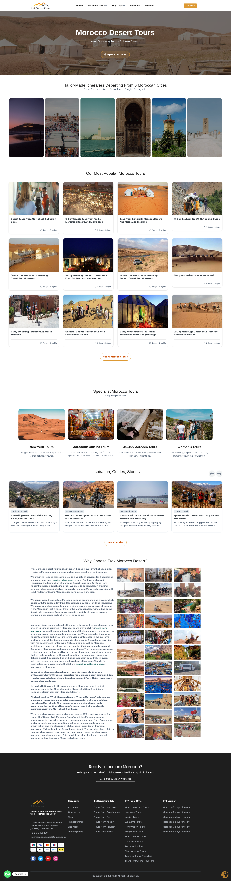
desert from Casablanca (89, 664)
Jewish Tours (132, 817)
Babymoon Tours (134, 831)
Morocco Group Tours (137, 807)
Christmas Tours (134, 841)
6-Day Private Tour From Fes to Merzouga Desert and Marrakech (84, 220)
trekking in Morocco (62, 580)
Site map (73, 826)
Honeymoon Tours (135, 826)
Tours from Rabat (103, 831)
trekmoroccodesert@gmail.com (48, 837)
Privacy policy (75, 831)
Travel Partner (75, 821)
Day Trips (117, 5)
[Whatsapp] (7, 874)
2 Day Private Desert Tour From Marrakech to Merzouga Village (138, 333)
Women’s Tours (189, 447)
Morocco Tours (96, 5)
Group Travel (181, 511)
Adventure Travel (74, 511)
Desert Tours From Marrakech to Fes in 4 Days (33, 220)
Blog (70, 817)
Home (79, 5)
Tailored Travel (19, 511)
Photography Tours (135, 851)
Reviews (149, 5)
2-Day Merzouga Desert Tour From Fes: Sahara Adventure (196, 333)
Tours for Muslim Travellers (139, 860)
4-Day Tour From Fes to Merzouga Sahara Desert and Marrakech (139, 277)
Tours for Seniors (134, 846)
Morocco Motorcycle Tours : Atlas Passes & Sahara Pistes (88, 517)
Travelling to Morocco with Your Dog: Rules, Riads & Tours (32, 517)
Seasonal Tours (128, 511)
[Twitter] (40, 858)
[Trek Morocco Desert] (40, 5)
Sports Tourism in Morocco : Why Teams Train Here (196, 517)
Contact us (74, 812)
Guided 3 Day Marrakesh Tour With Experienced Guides (85, 333)
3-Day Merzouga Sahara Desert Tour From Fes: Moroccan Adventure (86, 277)
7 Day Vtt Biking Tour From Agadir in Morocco (31, 333)
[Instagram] (55, 858)
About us (135, 5)
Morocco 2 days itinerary (176, 807)
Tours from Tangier (104, 826)
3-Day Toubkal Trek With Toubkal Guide (197, 219)
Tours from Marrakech (106, 807)
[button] (190, 5)
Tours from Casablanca (107, 812)
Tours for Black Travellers (138, 856)
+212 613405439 (39, 832)
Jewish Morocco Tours (140, 447)
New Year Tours (42, 447)
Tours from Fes (102, 817)
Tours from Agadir (104, 821)
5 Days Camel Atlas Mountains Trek (194, 275)
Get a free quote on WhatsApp (116, 779)
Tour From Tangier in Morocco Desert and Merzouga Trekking (141, 220)
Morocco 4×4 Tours (135, 836)
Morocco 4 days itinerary (176, 817)
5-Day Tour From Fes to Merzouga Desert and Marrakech (30, 277)
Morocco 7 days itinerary (176, 826)
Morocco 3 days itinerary (176, 812)
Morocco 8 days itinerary (176, 831)
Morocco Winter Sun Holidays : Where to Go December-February (142, 517)
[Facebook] (33, 858)
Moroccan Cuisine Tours (90, 447)
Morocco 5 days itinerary (176, 821)
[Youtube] (48, 858)
